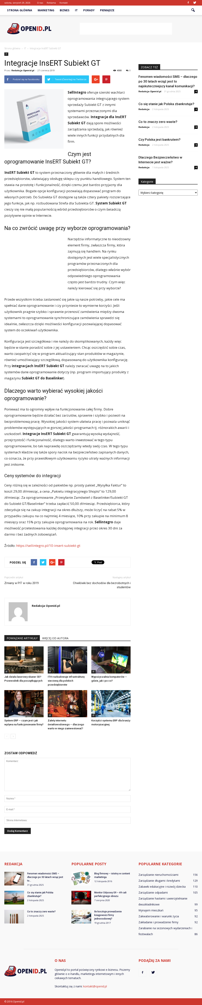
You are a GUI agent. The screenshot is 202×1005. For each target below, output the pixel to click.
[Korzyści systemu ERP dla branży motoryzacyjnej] (111, 703)
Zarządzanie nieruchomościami (158, 875)
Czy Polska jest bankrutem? (159, 140)
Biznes (64, 10)
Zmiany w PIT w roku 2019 (21, 583)
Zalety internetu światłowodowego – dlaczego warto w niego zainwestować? (66, 724)
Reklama (51, 2)
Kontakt (64, 2)
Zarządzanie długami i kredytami (159, 880)
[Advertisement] (126, 29)
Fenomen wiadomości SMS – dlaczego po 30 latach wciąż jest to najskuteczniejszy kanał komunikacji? (167, 81)
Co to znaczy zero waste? (157, 122)
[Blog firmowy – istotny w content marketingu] (81, 878)
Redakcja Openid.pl (22, 70)
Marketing (46, 10)
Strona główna (19, 10)
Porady (88, 10)
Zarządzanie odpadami (153, 892)
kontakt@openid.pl (95, 986)
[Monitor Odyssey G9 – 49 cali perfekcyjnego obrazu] (81, 897)
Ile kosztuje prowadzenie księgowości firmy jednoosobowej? (108, 915)
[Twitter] (195, 3)
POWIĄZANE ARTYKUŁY (22, 638)
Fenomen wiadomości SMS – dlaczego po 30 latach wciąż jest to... (45, 877)
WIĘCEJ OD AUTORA (55, 638)
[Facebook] (188, 3)
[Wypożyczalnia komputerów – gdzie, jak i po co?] (111, 659)
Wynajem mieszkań (151, 910)
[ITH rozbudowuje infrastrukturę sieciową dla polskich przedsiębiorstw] (67, 659)
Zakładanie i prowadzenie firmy (158, 922)
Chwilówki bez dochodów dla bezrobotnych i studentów (102, 585)
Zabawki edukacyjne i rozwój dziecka (162, 886)
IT (76, 10)
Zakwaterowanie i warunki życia (158, 916)
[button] (193, 10)
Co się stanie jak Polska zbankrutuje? (166, 104)
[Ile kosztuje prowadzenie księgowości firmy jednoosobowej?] (81, 916)
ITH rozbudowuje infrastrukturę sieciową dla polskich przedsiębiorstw (66, 680)
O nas (40, 2)
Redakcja (144, 109)
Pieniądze (107, 10)
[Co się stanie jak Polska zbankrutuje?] (14, 897)
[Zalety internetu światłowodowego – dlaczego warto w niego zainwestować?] (67, 703)
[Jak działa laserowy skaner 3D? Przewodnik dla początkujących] (24, 659)
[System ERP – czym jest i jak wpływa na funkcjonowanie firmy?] (24, 703)
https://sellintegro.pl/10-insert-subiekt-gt (48, 545)
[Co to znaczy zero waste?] (14, 916)
